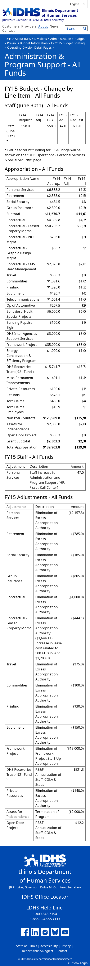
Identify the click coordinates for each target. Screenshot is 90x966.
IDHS (8, 39)
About (43, 26)
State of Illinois (26, 946)
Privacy (66, 946)
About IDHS (23, 39)
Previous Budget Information (27, 43)
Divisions (40, 39)
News (54, 26)
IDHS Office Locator (45, 896)
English (74, 4)
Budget (80, 39)
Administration (60, 39)
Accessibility (49, 946)
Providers (29, 26)
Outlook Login (78, 963)
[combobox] (78, 4)
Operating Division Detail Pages (29, 47)
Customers (11, 26)
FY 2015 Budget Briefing (68, 43)
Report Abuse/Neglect (37, 951)
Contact (8, 30)
